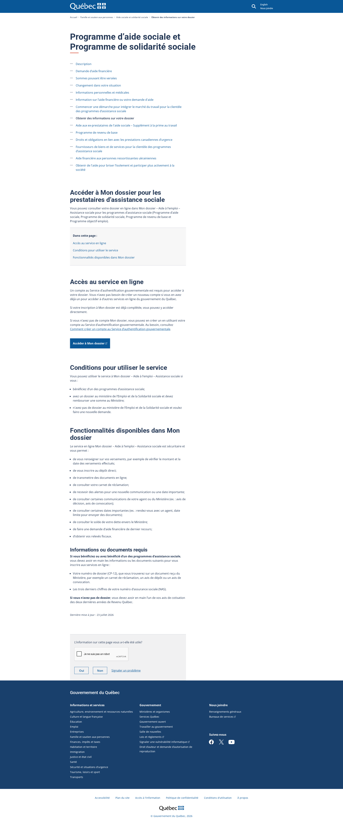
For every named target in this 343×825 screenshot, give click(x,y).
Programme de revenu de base (97, 133)
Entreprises (77, 731)
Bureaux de (221, 716)
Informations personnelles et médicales (102, 93)
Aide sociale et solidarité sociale (132, 17)
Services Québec (149, 716)
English (264, 4)
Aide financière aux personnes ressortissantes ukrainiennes (116, 158)
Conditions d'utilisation (218, 797)
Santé (73, 762)
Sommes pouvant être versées (96, 78)
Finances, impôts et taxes (85, 742)
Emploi (74, 726)
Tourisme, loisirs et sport (85, 772)
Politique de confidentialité (182, 797)
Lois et (150, 737)
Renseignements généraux (225, 711)
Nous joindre (266, 8)
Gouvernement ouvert (153, 721)
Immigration (77, 752)
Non (102, 671)
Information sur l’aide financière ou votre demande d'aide (114, 100)
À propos (242, 797)
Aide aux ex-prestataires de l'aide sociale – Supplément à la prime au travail (126, 125)
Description (83, 64)
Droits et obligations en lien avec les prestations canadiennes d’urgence (124, 140)
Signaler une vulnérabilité (163, 742)
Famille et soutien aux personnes (96, 17)
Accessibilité (102, 797)
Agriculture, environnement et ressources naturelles (101, 711)
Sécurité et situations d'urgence (89, 767)
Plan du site (122, 797)
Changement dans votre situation (98, 85)
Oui (84, 671)
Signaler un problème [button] (126, 670)
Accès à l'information (147, 797)
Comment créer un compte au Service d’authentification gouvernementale (120, 329)
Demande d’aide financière (94, 71)
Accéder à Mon (89, 343)
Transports (76, 777)
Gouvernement (150, 705)
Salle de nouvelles (150, 731)
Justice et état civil (81, 757)
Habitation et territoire (83, 747)
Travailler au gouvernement (156, 726)
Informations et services (87, 705)
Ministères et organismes (155, 711)
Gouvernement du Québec (95, 692)
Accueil (73, 17)
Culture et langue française (86, 716)
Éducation (76, 721)
